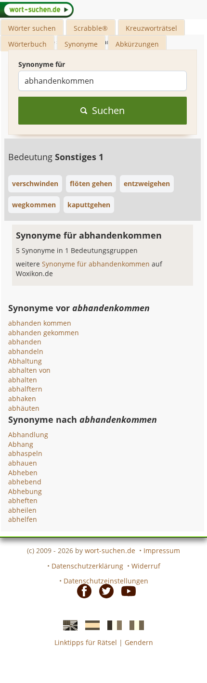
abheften (23, 500)
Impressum (161, 550)
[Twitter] (103, 591)
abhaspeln (25, 453)
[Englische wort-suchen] (67, 624)
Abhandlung (28, 434)
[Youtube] (126, 591)
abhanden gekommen (43, 332)
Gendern (139, 642)
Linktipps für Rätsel (85, 642)
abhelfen (22, 519)
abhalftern (25, 388)
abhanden (24, 341)
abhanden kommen (39, 323)
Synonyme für (41, 64)
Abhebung (25, 491)
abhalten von (29, 370)
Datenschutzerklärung (87, 565)
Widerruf (145, 565)
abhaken (22, 398)
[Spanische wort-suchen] (89, 624)
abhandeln (25, 351)
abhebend (24, 481)
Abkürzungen (137, 44)
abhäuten (23, 408)
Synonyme (81, 44)
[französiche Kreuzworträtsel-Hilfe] (112, 624)
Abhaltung (25, 361)
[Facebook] (81, 591)
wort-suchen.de (110, 550)
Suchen (108, 110)
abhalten (22, 379)
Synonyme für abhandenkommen (97, 263)
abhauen (22, 463)
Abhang (20, 444)
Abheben (23, 472)
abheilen (22, 510)
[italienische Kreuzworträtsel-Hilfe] (134, 624)
